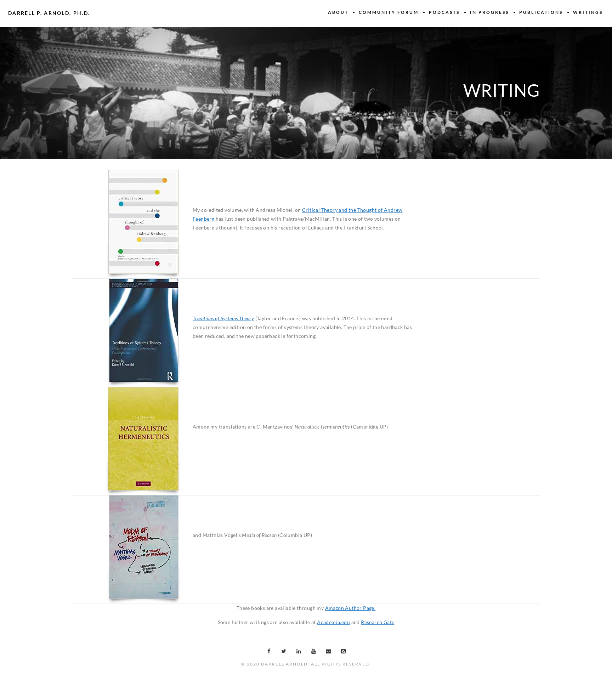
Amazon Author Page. (350, 608)
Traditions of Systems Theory (223, 318)
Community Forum (389, 12)
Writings (588, 12)
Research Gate (377, 622)
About (338, 12)
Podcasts (444, 12)
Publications (541, 12)
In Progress (489, 12)
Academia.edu (333, 622)
